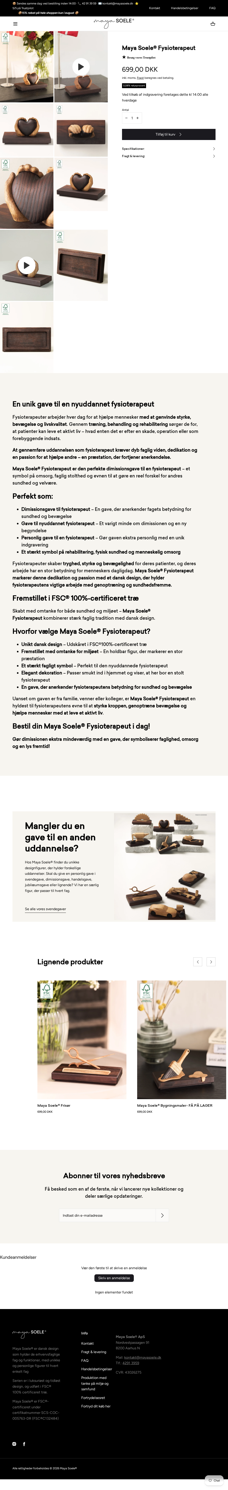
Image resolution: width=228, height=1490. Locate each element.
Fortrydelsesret (93, 1398)
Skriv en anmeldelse (114, 1278)
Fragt (140, 77)
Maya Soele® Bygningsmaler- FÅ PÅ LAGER (174, 1105)
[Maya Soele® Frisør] (81, 1039)
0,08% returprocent (134, 85)
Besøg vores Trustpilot (141, 57)
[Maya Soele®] (114, 23)
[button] (15, 23)
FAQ (212, 8)
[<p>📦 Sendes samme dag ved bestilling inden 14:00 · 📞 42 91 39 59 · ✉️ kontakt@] (78, 6)
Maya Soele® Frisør (53, 1105)
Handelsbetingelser (184, 8)
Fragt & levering (93, 1352)
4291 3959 (130, 1363)
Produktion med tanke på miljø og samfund (94, 1383)
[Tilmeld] (162, 1215)
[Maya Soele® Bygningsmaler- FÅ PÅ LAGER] (181, 1039)
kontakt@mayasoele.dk (142, 1357)
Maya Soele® (68, 1468)
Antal (125, 110)
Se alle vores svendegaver (45, 909)
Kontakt (154, 8)
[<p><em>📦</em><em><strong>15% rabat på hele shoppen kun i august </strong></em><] (78, 13)
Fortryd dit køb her (95, 1406)
